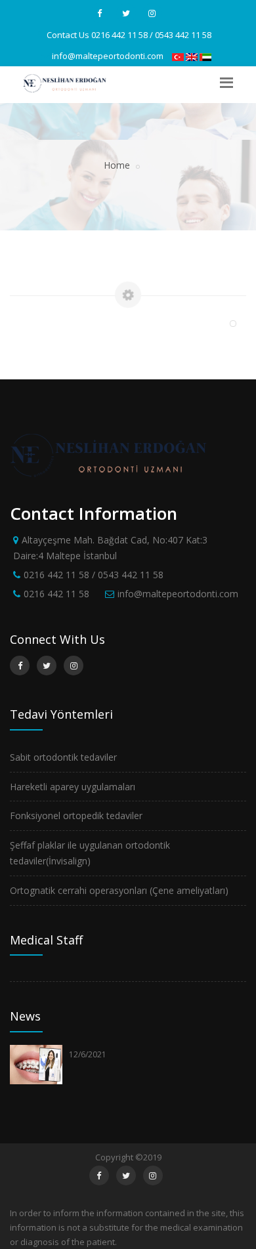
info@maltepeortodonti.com (107, 56)
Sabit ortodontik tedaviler (63, 757)
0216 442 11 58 (56, 593)
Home (117, 165)
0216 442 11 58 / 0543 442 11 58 (151, 35)
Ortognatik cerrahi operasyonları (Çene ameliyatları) (119, 890)
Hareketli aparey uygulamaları (72, 786)
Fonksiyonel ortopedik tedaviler (76, 815)
